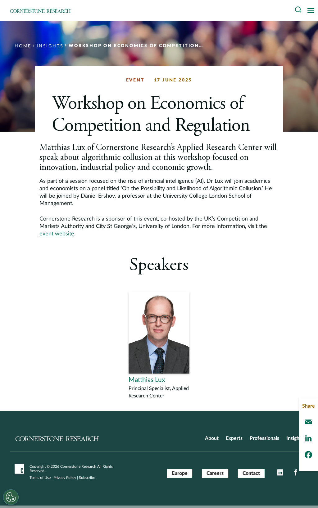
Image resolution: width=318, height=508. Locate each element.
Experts (234, 438)
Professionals (264, 438)
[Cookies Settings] (11, 497)
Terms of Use (40, 478)
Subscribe (87, 478)
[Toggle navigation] (312, 11)
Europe (180, 473)
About (212, 438)
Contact (251, 473)
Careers (215, 473)
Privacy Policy (64, 478)
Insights (294, 438)
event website (56, 234)
